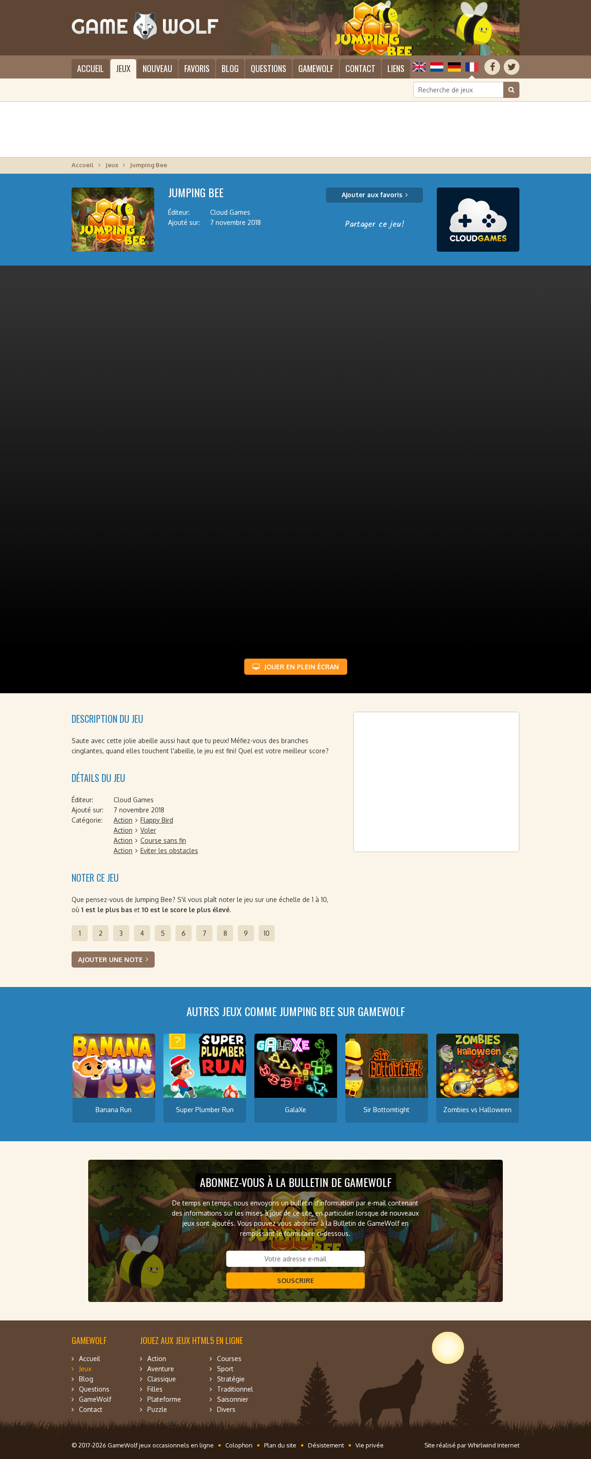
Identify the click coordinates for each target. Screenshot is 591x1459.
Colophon (239, 1445)
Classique (161, 1379)
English (419, 67)
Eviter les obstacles (169, 850)
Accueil (90, 68)
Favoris (197, 68)
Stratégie (231, 1379)
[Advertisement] (295, 129)
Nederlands (436, 67)
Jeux (123, 68)
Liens (395, 68)
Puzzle (157, 1409)
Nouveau (157, 68)
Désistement (326, 1445)
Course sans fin (163, 840)
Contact (360, 68)
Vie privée (370, 1445)
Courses (229, 1358)
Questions (268, 68)
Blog (230, 68)
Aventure (160, 1369)
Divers (226, 1409)
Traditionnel (235, 1389)
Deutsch (454, 67)
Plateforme (164, 1399)
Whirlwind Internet (493, 1445)
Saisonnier (232, 1399)
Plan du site (280, 1445)
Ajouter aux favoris (372, 195)
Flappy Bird (156, 820)
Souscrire (295, 1280)
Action (123, 820)
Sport (225, 1369)
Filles (155, 1389)
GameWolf (315, 68)
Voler (148, 830)
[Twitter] (511, 67)
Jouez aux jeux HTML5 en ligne (191, 1340)
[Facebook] (492, 67)
